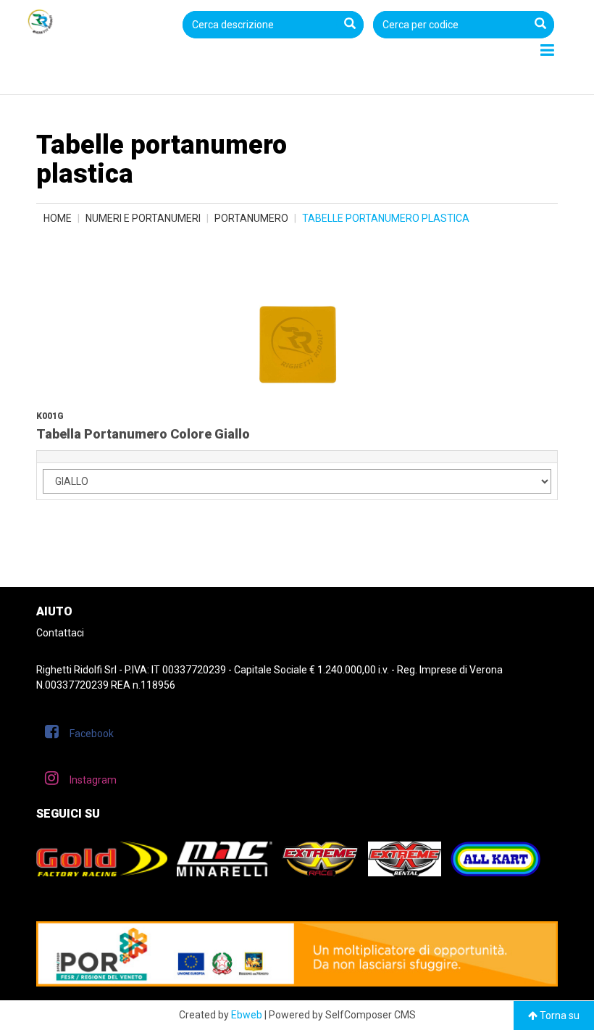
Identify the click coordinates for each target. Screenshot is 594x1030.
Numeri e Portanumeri (143, 218)
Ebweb (246, 1015)
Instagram (93, 780)
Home (57, 218)
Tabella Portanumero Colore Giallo (143, 433)
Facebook (92, 733)
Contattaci (60, 633)
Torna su (558, 1015)
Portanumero (251, 218)
